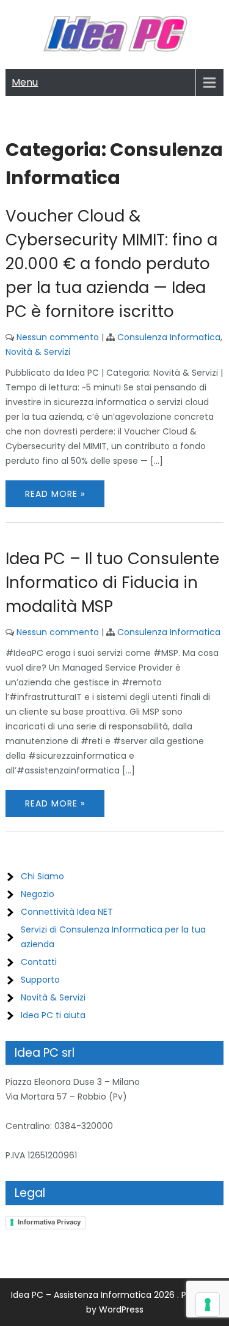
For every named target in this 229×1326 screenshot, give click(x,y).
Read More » (55, 494)
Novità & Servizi (37, 352)
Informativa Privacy (49, 1222)
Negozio (37, 894)
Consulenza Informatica (168, 337)
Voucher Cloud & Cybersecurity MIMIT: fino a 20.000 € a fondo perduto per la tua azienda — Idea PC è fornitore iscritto (111, 263)
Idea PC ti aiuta (53, 1015)
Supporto (40, 980)
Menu (25, 82)
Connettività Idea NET (67, 912)
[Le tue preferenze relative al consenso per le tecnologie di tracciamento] (207, 1304)
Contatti (39, 962)
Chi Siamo (42, 876)
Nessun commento (57, 337)
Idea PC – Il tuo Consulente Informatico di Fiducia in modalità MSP (112, 582)
